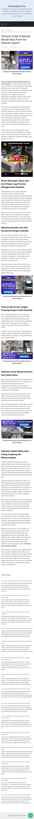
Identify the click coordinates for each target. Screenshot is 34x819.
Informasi (8, 30)
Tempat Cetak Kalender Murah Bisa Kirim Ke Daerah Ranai (16, 628)
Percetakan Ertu (17, 6)
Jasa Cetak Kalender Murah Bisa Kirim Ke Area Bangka (16, 795)
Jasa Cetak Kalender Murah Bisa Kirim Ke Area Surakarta (16, 581)
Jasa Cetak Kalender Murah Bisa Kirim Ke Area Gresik (15, 689)
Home (2, 30)
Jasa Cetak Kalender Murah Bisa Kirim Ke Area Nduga (15, 703)
